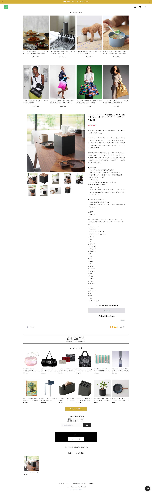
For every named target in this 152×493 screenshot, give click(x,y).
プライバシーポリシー (64, 483)
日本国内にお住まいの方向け (107, 316)
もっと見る (36, 57)
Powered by (74, 489)
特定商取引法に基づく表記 (79, 483)
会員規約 (91, 483)
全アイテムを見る (76, 409)
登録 (87, 425)
